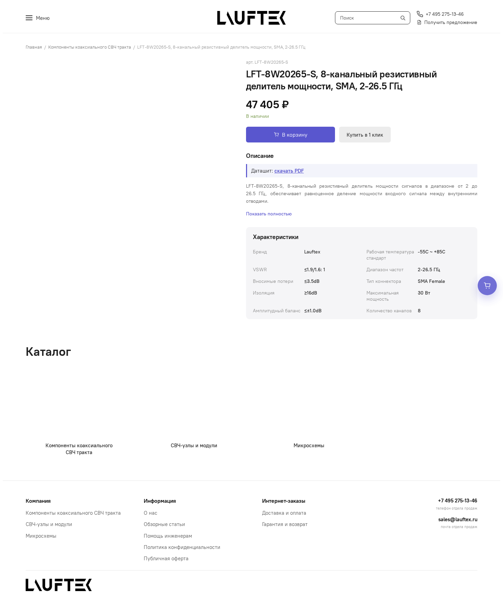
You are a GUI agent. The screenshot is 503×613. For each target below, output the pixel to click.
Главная (34, 47)
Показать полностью (269, 214)
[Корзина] (487, 285)
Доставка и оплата (284, 513)
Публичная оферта (166, 558)
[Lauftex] (251, 18)
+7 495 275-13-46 (457, 500)
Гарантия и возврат (285, 524)
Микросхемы (41, 536)
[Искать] (403, 18)
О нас (150, 513)
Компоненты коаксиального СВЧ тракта (89, 47)
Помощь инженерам (168, 536)
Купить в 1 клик (365, 135)
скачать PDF (289, 170)
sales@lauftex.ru (457, 519)
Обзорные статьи (164, 524)
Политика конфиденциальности (182, 547)
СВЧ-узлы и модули (49, 524)
